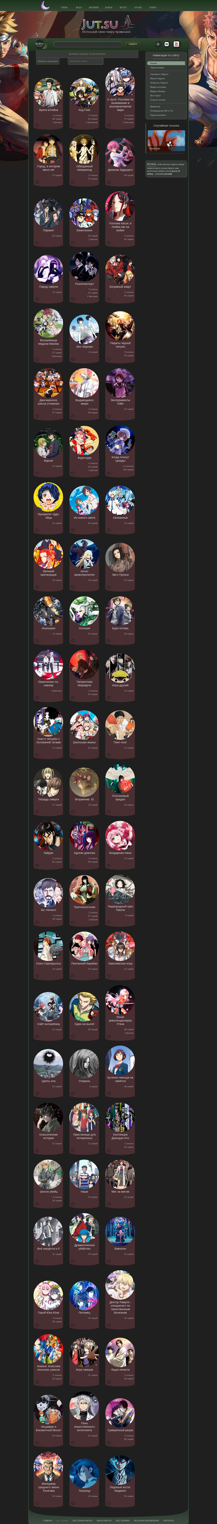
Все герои (155, 95)
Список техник (157, 100)
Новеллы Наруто (159, 82)
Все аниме (62, 1521)
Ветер (123, 7)
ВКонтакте (166, 44)
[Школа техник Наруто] (108, 24)
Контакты (168, 1521)
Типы (64, 7)
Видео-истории (158, 87)
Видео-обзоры (157, 91)
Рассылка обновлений (146, 1521)
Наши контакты (158, 115)
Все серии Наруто (82, 1521)
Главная (47, 1521)
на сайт (39, 44)
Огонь (138, 7)
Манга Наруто (157, 78)
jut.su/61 (168, 174)
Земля (108, 7)
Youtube (176, 44)
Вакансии (155, 106)
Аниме (153, 63)
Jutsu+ (158, 44)
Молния (93, 7)
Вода (79, 7)
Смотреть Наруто (159, 74)
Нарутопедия (157, 67)
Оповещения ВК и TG (161, 110)
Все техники (122, 1521)
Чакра (152, 7)
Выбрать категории (48, 61)
